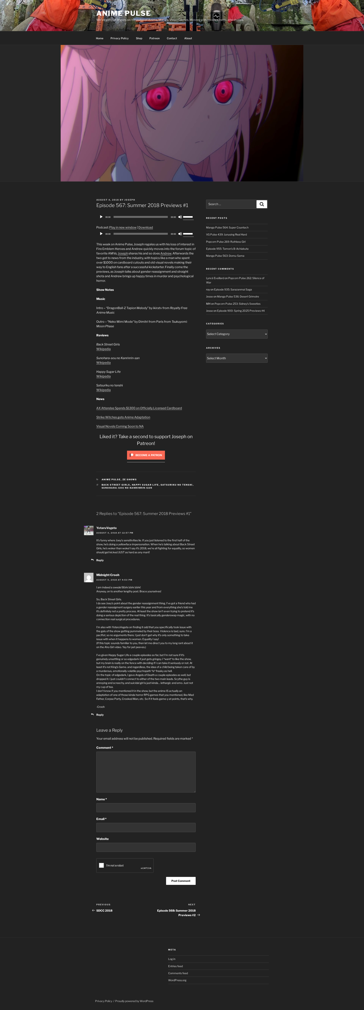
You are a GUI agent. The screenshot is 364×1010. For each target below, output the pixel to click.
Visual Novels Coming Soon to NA (120, 426)
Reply (100, 560)
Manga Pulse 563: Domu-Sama (225, 255)
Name (101, 799)
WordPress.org (177, 980)
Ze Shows (129, 479)
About (188, 38)
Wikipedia (103, 349)
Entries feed (175, 966)
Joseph (129, 200)
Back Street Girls (116, 484)
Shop (139, 38)
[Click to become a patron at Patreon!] (146, 460)
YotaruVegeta (106, 528)
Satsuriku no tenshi (177, 484)
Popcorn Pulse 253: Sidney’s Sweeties (237, 303)
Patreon (154, 38)
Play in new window (122, 227)
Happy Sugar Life (145, 484)
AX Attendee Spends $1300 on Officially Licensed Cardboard (139, 408)
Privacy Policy (120, 38)
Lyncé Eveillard (215, 278)
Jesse (209, 296)
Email (101, 819)
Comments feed (178, 973)
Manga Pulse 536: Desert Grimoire (238, 296)
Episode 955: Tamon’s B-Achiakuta (227, 248)
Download (145, 227)
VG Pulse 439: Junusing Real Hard (226, 234)
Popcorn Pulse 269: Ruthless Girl (226, 241)
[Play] (101, 217)
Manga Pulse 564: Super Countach (227, 227)
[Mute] (180, 217)
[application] (146, 217)
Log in (171, 959)
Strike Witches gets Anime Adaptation (123, 417)
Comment (104, 747)
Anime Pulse (123, 13)
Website (102, 839)
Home (99, 38)
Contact (172, 38)
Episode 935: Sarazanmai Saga (233, 289)
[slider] (188, 216)
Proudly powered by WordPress (134, 1001)
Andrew (165, 253)
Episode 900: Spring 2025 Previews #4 (241, 310)
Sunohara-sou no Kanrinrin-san (127, 488)
